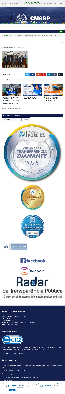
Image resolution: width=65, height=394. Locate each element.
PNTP (9, 353)
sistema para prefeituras (23, 347)
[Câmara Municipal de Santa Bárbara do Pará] (32, 18)
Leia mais (20, 387)
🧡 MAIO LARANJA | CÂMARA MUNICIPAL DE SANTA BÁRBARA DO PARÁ (54, 99)
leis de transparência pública (29, 349)
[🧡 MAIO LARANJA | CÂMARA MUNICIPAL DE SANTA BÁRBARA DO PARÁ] (53, 90)
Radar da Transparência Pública (21, 353)
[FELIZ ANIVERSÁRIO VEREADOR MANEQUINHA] (32, 90)
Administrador (8, 47)
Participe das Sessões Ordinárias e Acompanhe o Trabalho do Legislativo (21, 377)
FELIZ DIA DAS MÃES (7, 380)
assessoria (41, 347)
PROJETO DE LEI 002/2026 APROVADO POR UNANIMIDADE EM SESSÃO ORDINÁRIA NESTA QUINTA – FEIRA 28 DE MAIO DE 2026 (11, 100)
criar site (12, 347)
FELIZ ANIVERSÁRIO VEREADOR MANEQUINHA (32, 4)
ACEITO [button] (12, 390)
